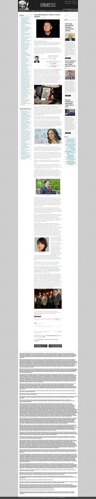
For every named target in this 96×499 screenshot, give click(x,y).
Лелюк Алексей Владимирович (39, 419)
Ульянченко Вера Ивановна (35, 469)
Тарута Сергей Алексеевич (53, 463)
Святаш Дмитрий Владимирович (65, 454)
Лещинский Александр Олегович (64, 419)
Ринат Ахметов (71, 152)
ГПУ (72, 142)
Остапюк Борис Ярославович (62, 437)
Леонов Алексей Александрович (51, 419)
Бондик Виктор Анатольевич (36, 365)
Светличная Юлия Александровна (38, 454)
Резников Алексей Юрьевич (25, 450)
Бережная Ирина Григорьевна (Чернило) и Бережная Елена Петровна (38, 362)
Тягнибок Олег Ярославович (67, 467)
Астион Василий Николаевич (47, 356)
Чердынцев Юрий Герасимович (63, 481)
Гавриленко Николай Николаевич (26, 374)
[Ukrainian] (77, 9)
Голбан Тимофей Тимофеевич (63, 377)
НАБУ (71, 148)
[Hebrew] (68, 9)
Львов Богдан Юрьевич (40, 423)
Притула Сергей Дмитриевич (56, 446)
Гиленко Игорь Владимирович (36, 376)
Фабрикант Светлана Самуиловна (26, 472)
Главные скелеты (23, 10)
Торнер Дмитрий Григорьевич (36, 466)
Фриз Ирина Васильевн (72, 473)
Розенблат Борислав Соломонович (67, 450)
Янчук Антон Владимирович (40, 491)
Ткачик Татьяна (35, 465)
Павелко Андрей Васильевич (25, 440)
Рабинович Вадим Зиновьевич (26, 449)
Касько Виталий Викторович (45, 404)
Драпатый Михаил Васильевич (59, 387)
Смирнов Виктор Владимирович (70, 457)
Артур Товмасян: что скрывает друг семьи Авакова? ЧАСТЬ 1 (70, 64)
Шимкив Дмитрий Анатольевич (36, 486)
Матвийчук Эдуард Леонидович (26, 426)
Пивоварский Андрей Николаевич (56, 442)
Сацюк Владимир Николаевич (25, 454)
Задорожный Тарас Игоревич (25, 396)
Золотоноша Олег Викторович (47, 397)
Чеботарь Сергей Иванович (25, 481)
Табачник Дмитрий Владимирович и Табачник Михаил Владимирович (34, 463)
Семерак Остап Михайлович (25, 456)
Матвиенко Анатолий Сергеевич (70, 425)
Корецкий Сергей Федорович (43, 410)
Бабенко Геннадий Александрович (26, 359)
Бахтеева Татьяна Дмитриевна (26, 361)
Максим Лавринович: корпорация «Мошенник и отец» (69, 103)
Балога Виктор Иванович (70, 359)
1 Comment (44, 17)
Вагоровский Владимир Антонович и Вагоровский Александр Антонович (34, 368)
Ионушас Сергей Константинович (68, 400)
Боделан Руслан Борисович (44, 364)
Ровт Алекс (46, 450)
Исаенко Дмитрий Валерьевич (25, 401)
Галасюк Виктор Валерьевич (32, 375)
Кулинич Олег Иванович (54, 415)
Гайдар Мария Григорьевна (50, 374)
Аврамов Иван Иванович (30, 354)
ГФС (74, 142)
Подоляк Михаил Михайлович (70, 444)
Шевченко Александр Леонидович (32, 485)
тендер (71, 164)
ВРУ (75, 139)
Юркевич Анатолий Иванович (26, 489)
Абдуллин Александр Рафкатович (37, 353)
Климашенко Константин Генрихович (48, 406)
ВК (57, 335)
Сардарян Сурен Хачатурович (59, 454)
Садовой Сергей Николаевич (47, 454)
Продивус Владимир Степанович (45, 446)
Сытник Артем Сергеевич (25, 461)
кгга (72, 160)
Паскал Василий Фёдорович (44, 441)
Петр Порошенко (70, 150)
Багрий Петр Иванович (38, 359)
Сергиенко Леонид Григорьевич (64, 456)
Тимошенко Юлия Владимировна (56, 464)
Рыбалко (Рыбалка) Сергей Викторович (49, 451)
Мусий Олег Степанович (51, 430)
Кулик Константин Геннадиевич (42, 415)
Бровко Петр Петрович (58, 365)
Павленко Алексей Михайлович (37, 440)
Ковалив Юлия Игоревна (65, 407)
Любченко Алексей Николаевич (52, 423)
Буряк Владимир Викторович (68, 366)
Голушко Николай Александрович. (45, 378)
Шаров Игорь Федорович (24, 484)
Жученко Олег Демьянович (31, 394)
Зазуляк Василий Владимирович (37, 396)
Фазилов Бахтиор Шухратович (53, 472)
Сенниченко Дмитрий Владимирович (49, 456)
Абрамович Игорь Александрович (51, 353)
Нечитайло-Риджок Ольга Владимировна (49, 433)
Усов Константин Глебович (29, 470)
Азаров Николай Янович (40, 354)
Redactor (36, 17)
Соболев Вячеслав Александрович (48, 458)
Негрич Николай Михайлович (43, 432)
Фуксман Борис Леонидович (48, 474)
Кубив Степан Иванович (66, 413)
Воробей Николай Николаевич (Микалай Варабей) (65, 371)
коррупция (70, 161)
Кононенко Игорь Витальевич (55, 409)
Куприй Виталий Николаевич (32, 416)
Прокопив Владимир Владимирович (60, 446)
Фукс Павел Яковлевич (37, 474)
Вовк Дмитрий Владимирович (26, 371)
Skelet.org (44, 497)
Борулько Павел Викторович (47, 365)
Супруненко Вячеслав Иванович (40, 460)
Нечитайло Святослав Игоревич (34, 433)
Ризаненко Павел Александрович (37, 450)
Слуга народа (71, 154)
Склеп (63, 10)
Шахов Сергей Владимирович (35, 484)
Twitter (55, 335)
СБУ (68, 154)
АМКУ (68, 138)
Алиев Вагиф (59, 354)
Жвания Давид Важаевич (25, 393)
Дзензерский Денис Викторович (32, 386)
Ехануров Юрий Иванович (30, 391)
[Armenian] (63, 9)
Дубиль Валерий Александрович (26, 387)
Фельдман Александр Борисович (65, 472)
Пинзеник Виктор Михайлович (38, 443)
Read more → (68, 58)
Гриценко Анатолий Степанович (43, 380)
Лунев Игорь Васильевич (38, 422)
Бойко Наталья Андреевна (55, 364)
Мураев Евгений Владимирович (39, 430)
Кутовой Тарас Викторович (66, 416)
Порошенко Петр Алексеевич (37, 445)
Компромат (36, 340)
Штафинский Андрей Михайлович (69, 487)
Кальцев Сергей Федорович (49, 403)
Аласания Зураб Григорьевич (51, 354)
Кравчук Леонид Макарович (60, 411)
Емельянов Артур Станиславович (26, 390)
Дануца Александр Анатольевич (54, 383)
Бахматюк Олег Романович (69, 360)
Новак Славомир (27, 434)
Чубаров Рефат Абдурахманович (57, 482)
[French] (65, 9)
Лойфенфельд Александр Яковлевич (56, 421)
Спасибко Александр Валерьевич (55, 459)
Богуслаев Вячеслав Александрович (31, 364)
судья (69, 164)
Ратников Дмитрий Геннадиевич (59, 449)
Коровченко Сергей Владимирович (69, 410)
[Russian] (74, 9)
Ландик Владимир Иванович (56, 418)
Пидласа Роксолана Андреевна (69, 442)
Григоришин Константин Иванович (62, 380)
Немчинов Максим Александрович (56, 432)
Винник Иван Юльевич (61, 370)
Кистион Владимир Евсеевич (34, 406)
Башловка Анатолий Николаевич (38, 361)
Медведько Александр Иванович (32, 427)
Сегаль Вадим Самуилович (30, 455)
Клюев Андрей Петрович (69, 406)
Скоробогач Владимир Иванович (31, 457)
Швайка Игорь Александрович (47, 484)
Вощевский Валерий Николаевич (26, 372)
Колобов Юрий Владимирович (30, 409)
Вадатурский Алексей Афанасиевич (56, 368)
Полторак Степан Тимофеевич (25, 445)
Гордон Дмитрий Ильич (65, 379)
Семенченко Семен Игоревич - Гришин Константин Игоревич (48, 455)
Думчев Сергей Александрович (51, 387)
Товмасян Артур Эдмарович (44, 465)
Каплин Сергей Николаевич (60, 403)
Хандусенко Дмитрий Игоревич (26, 476)
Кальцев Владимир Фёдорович (38, 403)
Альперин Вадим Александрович (69, 354)
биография (56, 339)
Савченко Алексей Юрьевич (25, 454)
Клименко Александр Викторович (63, 406)
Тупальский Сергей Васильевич (41, 467)
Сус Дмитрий (74, 460)
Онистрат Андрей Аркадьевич (64, 436)
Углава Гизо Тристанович (25, 469)
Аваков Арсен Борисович (63, 353)
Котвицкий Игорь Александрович (34, 411)
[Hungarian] (70, 9)
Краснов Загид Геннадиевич (71, 411)
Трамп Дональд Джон (47, 466)
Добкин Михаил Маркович (62, 386)
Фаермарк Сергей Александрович (39, 472)
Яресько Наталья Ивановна (63, 491)
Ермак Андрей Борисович (50, 390)
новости (70, 163)
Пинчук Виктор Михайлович (62, 443)
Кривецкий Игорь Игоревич (38, 412)
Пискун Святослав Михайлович (32, 444)
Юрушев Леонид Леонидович (38, 489)
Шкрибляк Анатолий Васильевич (71, 486)
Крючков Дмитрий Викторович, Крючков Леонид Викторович (49, 413)
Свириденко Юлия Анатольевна (52, 454)
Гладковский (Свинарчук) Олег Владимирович (52, 376)
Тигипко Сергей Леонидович (44, 464)
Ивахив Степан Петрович (60, 399)
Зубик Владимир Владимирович (59, 397)
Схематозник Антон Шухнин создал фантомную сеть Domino (26, 153)
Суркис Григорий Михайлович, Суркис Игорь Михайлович (59, 460)
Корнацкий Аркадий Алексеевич (55, 410)
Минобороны (68, 148)
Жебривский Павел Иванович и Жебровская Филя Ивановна (41, 393)
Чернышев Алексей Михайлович (31, 482)
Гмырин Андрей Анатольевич (25, 377)
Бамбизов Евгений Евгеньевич (25, 360)
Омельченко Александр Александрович (50, 436)
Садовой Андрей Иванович (36, 454)
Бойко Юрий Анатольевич (66, 364)
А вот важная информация (25, 353)
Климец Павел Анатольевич (34, 406)
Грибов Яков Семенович (49, 380)
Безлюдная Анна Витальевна (67, 361)
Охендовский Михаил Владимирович (34, 438)
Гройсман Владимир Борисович (56, 380)
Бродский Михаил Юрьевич (68, 365)
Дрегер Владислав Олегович (71, 387)
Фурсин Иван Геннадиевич (59, 474)
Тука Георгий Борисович (29, 467)
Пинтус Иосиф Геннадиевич (50, 443)
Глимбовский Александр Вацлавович (69, 376)
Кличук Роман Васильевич (59, 406)
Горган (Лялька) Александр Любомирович (40, 379)
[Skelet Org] (48, 5)
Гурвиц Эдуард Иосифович (38, 381)
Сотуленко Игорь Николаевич (43, 459)
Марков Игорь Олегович (43, 425)
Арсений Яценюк (69, 139)
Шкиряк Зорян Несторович (59, 486)
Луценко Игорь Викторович (63, 422)
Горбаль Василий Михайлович (25, 379)
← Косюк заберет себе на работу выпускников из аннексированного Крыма (40, 346)
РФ (66, 152)
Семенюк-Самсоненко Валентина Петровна (68, 455)
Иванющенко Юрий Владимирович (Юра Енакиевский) (43, 399)
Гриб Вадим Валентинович (39, 380)
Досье (74, 143)
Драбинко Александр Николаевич (46, 387)
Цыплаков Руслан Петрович (47, 479)
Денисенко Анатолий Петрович (47, 384)
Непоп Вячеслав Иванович (69, 432)
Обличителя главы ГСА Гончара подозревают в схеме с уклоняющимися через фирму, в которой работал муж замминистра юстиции (26, 37)
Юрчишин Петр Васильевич (49, 489)
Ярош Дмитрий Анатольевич (51, 492)
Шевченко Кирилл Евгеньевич (45, 485)
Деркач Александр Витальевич (44, 385)
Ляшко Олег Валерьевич (63, 423)
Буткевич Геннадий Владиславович (27, 366)
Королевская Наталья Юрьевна (25, 411)
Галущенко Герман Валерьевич (44, 375)
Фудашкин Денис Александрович (26, 474)
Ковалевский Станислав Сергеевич (53, 407)
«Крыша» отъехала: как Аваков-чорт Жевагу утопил (25, 72)
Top (93, 497)
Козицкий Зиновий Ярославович (48, 408)
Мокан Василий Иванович (44, 429)
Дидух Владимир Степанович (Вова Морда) (47, 386)
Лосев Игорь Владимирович (68, 421)
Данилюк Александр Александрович (41, 383)
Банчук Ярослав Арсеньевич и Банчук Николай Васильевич (43, 360)
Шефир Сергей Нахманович (71, 485)
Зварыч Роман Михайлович (50, 396)
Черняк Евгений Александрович (44, 482)
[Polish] (72, 9)
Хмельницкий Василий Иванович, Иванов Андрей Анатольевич (60, 476)
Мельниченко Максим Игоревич (71, 427)
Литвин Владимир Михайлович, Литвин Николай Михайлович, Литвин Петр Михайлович (48, 420)
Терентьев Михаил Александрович (31, 464)
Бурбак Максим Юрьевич (45, 366)
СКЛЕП (44, 336)
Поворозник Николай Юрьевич (58, 444)
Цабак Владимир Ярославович (26, 479)
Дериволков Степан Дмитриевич (30, 385)
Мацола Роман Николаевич (60, 426)
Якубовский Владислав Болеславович (27, 491)
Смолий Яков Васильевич (24, 458)
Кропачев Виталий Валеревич (50, 412)
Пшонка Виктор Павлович (41, 447)
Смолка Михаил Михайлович (36, 458)
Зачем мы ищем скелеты (73, 10)
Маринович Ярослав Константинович (31, 425)
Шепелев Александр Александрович (59, 485)
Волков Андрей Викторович (37, 371)
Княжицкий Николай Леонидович (26, 407)
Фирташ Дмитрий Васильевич (37, 473)
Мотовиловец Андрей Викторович (26, 430)
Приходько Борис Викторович (68, 446)
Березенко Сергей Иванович (57, 362)
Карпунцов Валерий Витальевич (32, 404)
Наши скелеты (43, 10)
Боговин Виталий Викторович (50, 363)
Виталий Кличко (68, 141)
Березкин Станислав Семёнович (69, 362)
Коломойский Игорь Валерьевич (42, 409)
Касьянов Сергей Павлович (56, 404)
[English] (64, 9)
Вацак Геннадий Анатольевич (48, 369)
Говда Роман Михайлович (37, 377)
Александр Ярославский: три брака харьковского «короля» (69, 27)
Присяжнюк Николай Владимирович (32, 446)
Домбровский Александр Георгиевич (32, 387)
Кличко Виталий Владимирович (47, 406)
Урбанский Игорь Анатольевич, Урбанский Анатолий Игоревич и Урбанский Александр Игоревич (48, 470)
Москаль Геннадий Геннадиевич (69, 429)
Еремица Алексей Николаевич (39, 390)
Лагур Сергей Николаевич (45, 418)
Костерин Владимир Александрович (55, 411)
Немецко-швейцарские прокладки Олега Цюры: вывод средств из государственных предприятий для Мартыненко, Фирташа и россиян (25, 125)
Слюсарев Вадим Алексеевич (43, 457)
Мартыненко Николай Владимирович (56, 425)
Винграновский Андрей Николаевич (49, 370)
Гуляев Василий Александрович (26, 381)
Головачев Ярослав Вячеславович (31, 378)
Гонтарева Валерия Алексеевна (58, 378)
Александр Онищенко (49, 339)
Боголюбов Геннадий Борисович (63, 363)
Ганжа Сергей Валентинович (55, 375)
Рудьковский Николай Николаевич (34, 451)
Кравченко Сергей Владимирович (47, 411)
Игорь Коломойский (70, 145)
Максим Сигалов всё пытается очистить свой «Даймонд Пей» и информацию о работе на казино (26, 77)
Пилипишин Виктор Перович (25, 443)
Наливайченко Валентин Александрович (50, 431)
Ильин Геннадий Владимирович (54, 400)
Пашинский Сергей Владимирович (57, 441)
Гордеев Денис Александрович (55, 379)
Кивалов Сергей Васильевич (56, 405)
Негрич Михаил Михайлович (31, 432)
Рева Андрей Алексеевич (71, 449)
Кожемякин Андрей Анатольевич (35, 408)
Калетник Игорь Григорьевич (25, 403)
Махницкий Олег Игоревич (49, 426)
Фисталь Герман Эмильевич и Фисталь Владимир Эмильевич (55, 473)
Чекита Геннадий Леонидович (36, 481)
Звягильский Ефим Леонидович (62, 396)
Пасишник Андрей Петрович (32, 441)
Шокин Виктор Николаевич (47, 487)
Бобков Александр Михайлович (26, 363)
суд (74, 163)
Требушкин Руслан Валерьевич (58, 466)
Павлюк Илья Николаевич (49, 440)
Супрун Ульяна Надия (29, 460)
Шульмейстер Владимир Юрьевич (26, 487)
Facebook (52, 335)
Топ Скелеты (53, 10)
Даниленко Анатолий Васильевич (26, 383)
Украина (70, 155)
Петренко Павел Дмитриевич (43, 442)
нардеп (66, 163)
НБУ (74, 148)
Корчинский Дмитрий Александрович (39, 411)
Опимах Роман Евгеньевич (51, 437)
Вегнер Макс (57, 369)
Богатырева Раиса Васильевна (38, 363)
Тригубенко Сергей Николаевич (70, 466)
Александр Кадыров (40, 339)
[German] (67, 9)
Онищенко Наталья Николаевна (39, 437)
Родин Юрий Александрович (54, 450)
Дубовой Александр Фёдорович (39, 387)
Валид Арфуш (57, 69)
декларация (72, 159)
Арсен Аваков (71, 138)
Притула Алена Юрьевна (45, 446)
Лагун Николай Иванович (35, 418)
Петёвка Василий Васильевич (31, 442)
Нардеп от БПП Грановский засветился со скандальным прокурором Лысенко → (56, 346)
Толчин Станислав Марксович (71, 465)
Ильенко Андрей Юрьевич (32, 400)
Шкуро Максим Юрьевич (24, 487)
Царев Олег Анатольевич (37, 479)
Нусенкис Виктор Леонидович (51, 434)
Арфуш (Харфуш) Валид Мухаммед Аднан (32, 356)
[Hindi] (69, 9)
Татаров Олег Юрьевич (63, 463)
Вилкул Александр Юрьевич (36, 370)
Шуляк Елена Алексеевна (38, 487)
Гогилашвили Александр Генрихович (49, 377)
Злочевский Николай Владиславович (33, 397)
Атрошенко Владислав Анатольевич (61, 356)
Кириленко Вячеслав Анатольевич (69, 405)
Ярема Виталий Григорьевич (52, 491)
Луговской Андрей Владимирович (26, 422)
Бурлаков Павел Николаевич (56, 366)
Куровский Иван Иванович (44, 416)
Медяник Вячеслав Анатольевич (45, 427)
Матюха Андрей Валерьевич (38, 426)
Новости (33, 10)
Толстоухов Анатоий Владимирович (57, 465)
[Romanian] (73, 9)
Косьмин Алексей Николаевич (68, 411)
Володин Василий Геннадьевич (49, 371)
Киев (72, 146)
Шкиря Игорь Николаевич (48, 486)
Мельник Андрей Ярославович (58, 427)
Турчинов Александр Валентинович (55, 467)
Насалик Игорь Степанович (64, 431)
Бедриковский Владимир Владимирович (53, 361)
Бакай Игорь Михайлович (48, 359)
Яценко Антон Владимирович (63, 492)
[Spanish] (76, 9)
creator (67, 31)
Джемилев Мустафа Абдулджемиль (57, 385)
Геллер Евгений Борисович (33, 375)
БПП (73, 139)
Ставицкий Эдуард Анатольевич (69, 459)
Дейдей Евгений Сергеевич (67, 383)
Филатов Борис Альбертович (25, 473)
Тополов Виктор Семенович (25, 466)
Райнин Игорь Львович (36, 449)
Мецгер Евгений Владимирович (60, 428)
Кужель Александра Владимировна (36, 414)
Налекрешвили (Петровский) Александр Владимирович (31, 431)
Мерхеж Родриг (51, 428)
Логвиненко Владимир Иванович (31, 421)
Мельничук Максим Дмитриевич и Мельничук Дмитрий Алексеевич (33, 428)
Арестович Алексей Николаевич (37, 355)
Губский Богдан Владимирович (69, 380)
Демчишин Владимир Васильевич (34, 384)
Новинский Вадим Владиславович (37, 434)
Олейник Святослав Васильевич (26, 436)
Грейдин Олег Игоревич (29, 380)
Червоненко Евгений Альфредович (49, 481)
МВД (73, 147)
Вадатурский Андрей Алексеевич (70, 368)
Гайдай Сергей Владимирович (39, 374)
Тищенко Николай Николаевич (26, 465)
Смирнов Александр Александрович (56, 457)
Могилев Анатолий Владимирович (31, 429)
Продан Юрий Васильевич (34, 446)
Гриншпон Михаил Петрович (31, 380)
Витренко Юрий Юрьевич (72, 370)
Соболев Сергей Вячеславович (61, 458)
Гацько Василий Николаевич (67, 375)
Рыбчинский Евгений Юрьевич (63, 451)
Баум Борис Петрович (59, 360)
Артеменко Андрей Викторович (50, 355)
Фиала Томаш (75, 472)
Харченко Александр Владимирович (40, 476)
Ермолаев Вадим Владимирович (62, 390)
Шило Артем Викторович (24, 486)
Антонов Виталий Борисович (25, 355)
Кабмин (69, 146)
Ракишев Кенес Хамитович (47, 449)
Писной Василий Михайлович (45, 444)
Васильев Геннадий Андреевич (36, 369)
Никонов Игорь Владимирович (64, 433)
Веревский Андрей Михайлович (71, 369)
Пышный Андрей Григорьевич (52, 447)
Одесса (70, 150)
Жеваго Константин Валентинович (61, 393)
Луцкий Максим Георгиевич (30, 423)
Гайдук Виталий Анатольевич (62, 374)
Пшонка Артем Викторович (30, 447)
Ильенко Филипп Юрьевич (42, 400)
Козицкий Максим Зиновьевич (62, 408)
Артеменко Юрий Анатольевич (63, 355)
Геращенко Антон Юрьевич (57, 375)
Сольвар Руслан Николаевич (31, 459)
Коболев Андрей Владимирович (40, 407)
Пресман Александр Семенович (62, 445)
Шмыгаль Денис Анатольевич (35, 487)
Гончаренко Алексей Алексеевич (70, 378)
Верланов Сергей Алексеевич (25, 370)
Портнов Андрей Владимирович (49, 445)
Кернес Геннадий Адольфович (45, 405)
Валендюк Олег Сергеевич (24, 369)
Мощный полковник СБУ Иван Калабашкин (25, 157)
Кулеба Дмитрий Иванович (30, 415)
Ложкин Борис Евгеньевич (43, 421)
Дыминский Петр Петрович (63, 387)
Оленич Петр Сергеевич (37, 436)
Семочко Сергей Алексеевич (36, 456)
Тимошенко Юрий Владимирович (70, 464)
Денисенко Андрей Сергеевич (60, 384)
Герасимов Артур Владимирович (45, 375)
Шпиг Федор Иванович (57, 487)
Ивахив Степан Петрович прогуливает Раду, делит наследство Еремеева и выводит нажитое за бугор (25, 28)
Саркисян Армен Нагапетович (71, 454)
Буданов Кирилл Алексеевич (34, 366)
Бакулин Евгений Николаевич (59, 359)
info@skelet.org (62, 497)
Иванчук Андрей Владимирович (26, 399)
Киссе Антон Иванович (24, 406)
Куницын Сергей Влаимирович (66, 415)
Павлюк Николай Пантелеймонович (62, 440)
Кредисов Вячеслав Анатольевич (26, 412)
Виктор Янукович (70, 140)
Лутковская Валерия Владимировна (51, 422)
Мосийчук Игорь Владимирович (56, 429)
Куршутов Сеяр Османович (55, 416)
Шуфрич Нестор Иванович (49, 487)
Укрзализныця (68, 156)
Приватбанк (74, 151)
